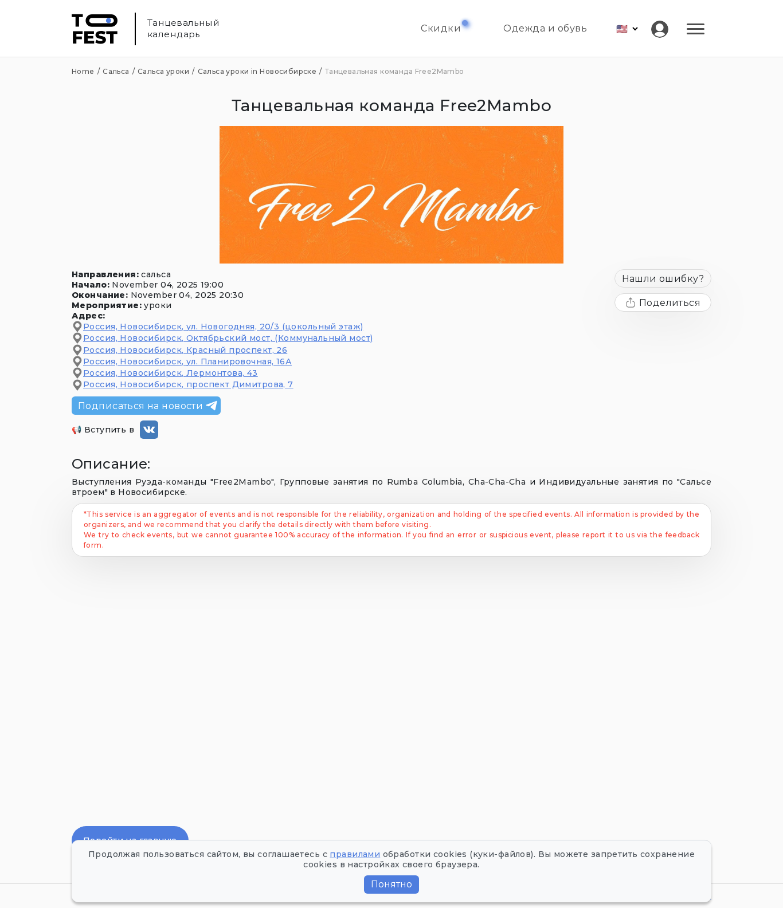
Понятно (391, 884)
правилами (355, 854)
